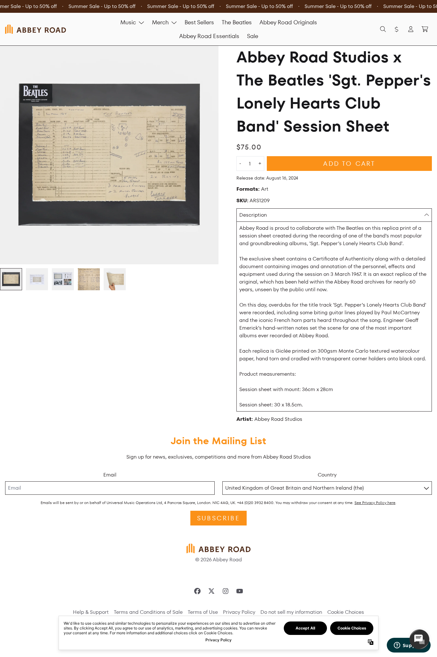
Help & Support (91, 612)
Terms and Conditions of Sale (148, 612)
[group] (11, 279)
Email (109, 474)
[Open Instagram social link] (226, 591)
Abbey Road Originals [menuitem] (288, 22)
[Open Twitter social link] (211, 591)
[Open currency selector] (397, 29)
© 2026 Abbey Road (218, 559)
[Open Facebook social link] (197, 591)
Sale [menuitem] (252, 36)
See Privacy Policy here (374, 502)
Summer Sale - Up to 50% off (102, 6)
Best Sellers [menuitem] (199, 22)
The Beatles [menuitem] (237, 22)
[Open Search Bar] (382, 29)
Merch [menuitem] (160, 22)
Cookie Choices (345, 612)
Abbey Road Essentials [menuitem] (209, 36)
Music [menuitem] (128, 22)
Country (327, 474)
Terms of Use (203, 612)
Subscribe (218, 518)
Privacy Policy (239, 612)
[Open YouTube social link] (240, 591)
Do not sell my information (291, 612)
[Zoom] (109, 155)
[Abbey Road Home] (35, 29)
